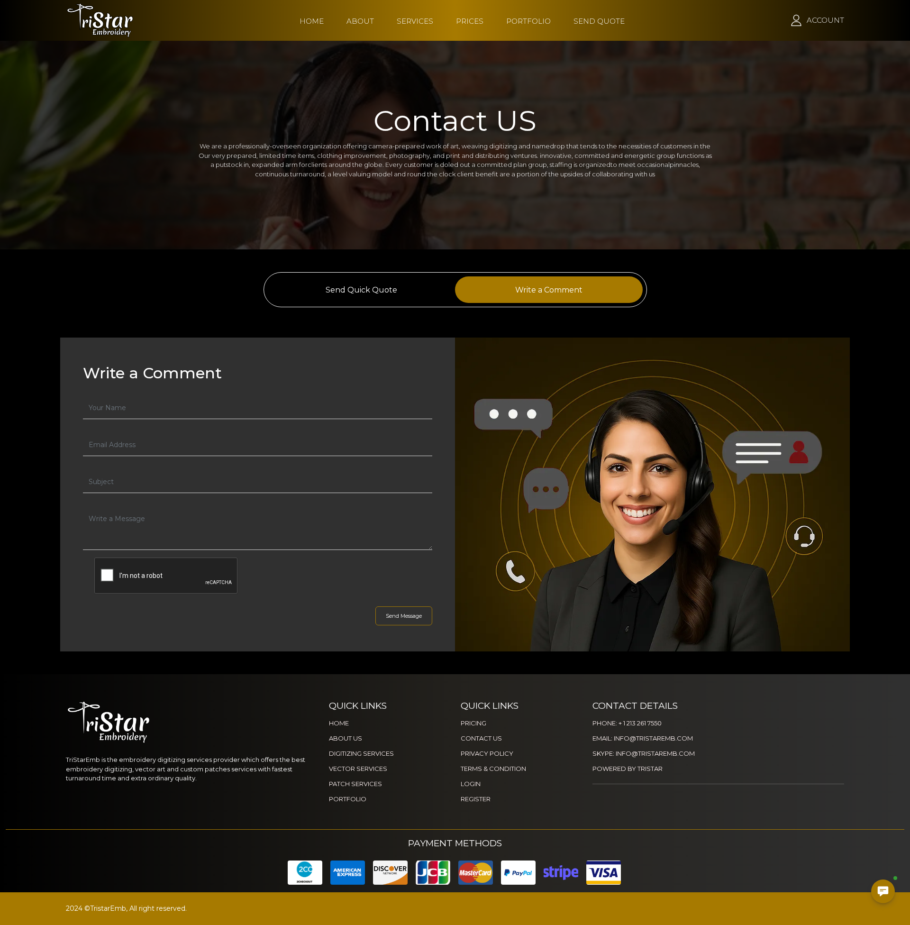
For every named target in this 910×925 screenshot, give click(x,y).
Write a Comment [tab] (548, 289)
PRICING (473, 723)
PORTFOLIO (528, 21)
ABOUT (360, 21)
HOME (312, 21)
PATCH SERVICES (355, 784)
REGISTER (476, 799)
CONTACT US (481, 738)
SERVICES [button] (415, 21)
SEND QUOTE (599, 21)
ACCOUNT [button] (825, 20)
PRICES (469, 21)
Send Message (404, 616)
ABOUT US (345, 738)
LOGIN (471, 784)
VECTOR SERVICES (358, 768)
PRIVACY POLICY (487, 753)
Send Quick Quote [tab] (361, 289)
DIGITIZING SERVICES (361, 753)
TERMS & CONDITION (493, 768)
